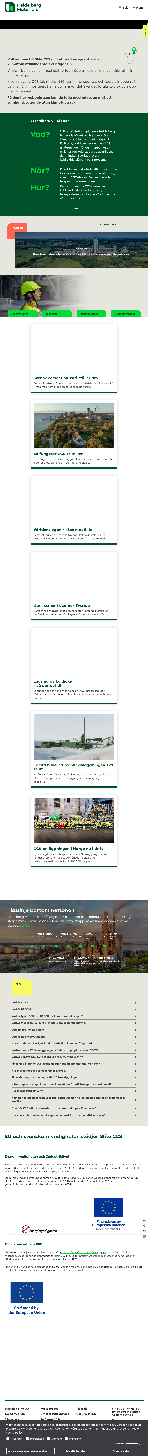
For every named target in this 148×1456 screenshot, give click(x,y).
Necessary (17, 1438)
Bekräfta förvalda (76, 1451)
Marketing (75, 1438)
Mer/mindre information (126, 1443)
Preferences (37, 1438)
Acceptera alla (121, 1451)
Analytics (56, 1438)
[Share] (144, 1225)
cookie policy (14, 1432)
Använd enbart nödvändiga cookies (27, 1451)
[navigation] (144, 1220)
